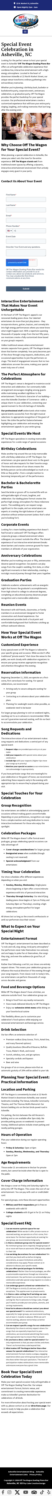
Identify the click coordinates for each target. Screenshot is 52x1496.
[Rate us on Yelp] (48, 1493)
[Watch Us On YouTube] (25, 1493)
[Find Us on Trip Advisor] (34, 1492)
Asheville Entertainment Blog (21, 1471)
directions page (38, 1405)
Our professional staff (12, 410)
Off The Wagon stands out (24, 161)
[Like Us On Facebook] (3, 1493)
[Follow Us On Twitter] (17, 1492)
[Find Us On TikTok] (42, 1493)
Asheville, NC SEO (15, 1483)
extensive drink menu (25, 1007)
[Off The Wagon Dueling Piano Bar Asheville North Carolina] (26, 21)
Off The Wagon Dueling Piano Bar (34, 63)
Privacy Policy (36, 1474)
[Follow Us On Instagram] (9, 1493)
